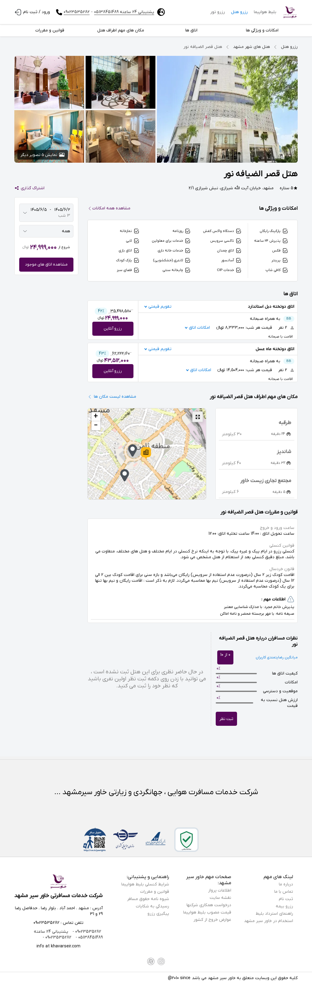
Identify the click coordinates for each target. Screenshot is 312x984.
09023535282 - (86, 932)
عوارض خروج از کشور (212, 920)
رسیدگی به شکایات (152, 906)
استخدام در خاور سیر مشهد (268, 921)
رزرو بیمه (284, 906)
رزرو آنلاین (113, 328)
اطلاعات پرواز (219, 890)
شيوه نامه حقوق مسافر (148, 899)
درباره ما (286, 884)
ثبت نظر (226, 719)
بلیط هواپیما (265, 12)
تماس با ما (283, 892)
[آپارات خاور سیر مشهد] (150, 961)
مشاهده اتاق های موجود (46, 264)
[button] (146, 453)
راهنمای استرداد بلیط (274, 914)
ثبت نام (286, 899)
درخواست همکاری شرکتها (208, 905)
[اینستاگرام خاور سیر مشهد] (161, 961)
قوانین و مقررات (154, 892)
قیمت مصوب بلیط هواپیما (207, 912)
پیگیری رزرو (158, 914)
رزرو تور (217, 12)
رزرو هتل (239, 12)
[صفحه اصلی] (290, 12)
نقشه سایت (220, 898)
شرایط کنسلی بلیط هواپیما (145, 884)
